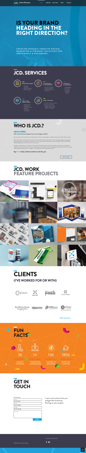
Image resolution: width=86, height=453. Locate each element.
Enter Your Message (17, 409)
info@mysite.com (48, 413)
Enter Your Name (17, 397)
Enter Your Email (17, 401)
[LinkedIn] (49, 442)
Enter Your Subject (17, 405)
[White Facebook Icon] (46, 442)
